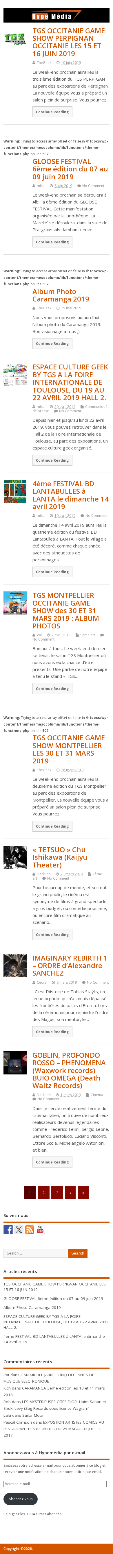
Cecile (42, 982)
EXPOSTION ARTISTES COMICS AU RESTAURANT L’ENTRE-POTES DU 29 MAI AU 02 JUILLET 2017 (53, 1429)
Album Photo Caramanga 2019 (60, 295)
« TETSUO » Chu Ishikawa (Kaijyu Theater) (60, 857)
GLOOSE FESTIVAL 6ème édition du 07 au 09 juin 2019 (70, 168)
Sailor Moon (33, 1415)
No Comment (93, 185)
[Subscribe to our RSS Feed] (29, 1229)
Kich (7, 1388)
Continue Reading (52, 112)
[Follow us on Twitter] (18, 1229)
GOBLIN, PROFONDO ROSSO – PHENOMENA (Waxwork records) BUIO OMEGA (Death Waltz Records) (69, 1070)
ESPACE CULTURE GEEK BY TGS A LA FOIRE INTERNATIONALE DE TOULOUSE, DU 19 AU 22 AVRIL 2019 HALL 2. (70, 382)
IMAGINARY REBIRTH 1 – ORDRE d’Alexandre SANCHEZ (69, 965)
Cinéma (97, 1094)
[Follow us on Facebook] (8, 1229)
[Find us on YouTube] (40, 1229)
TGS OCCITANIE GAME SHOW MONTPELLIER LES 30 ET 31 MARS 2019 (68, 749)
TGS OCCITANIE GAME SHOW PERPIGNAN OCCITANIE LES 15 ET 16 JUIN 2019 (68, 42)
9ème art (87, 634)
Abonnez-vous (20, 1498)
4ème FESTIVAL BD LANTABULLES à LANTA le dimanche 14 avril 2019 (70, 495)
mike (41, 185)
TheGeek (44, 62)
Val (39, 634)
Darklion (44, 874)
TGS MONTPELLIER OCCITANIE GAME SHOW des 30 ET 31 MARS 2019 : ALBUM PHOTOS (65, 610)
